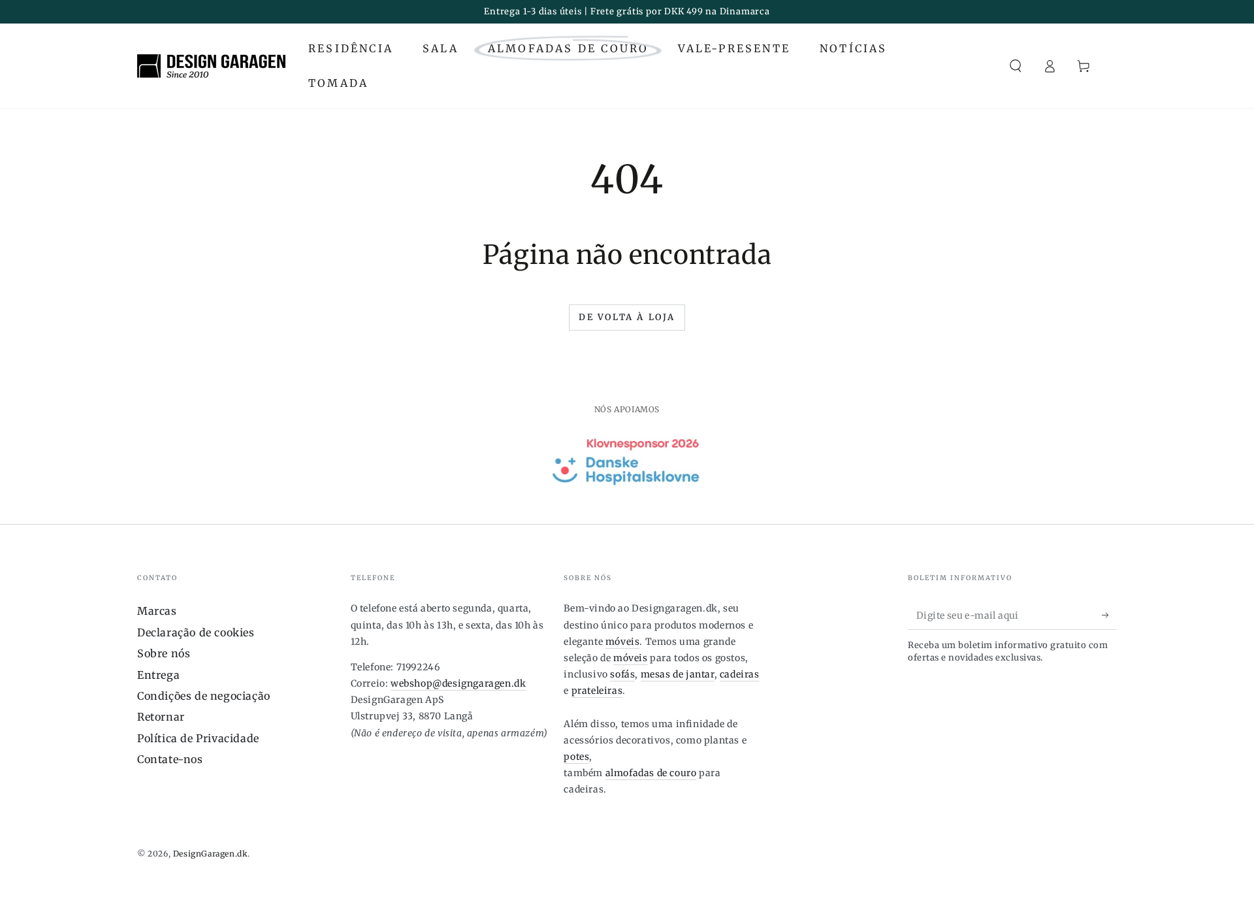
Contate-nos (170, 759)
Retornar (161, 716)
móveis (622, 641)
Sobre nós (163, 653)
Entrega (158, 674)
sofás (622, 674)
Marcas (157, 610)
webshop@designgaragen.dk (458, 683)
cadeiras (740, 674)
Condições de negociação (203, 695)
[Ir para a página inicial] (211, 66)
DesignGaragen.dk (210, 853)
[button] (1016, 66)
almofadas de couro (651, 773)
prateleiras (597, 690)
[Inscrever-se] (1109, 614)
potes (576, 756)
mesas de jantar (678, 674)
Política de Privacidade (198, 738)
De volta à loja (627, 317)
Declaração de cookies (196, 632)
